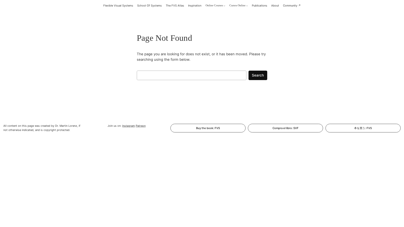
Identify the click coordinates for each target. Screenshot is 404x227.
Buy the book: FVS (208, 128)
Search (258, 75)
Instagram (128, 125)
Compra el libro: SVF (285, 128)
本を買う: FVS (363, 128)
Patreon (141, 125)
